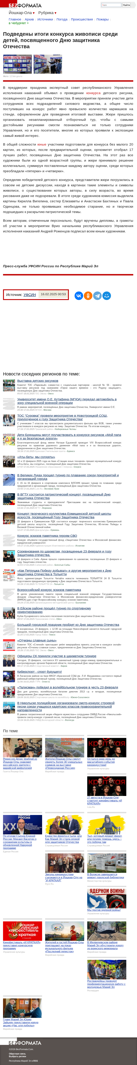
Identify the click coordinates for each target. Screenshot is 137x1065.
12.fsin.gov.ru (15, 76)
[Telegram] (97, 295)
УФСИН (30, 295)
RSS (35, 1061)
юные (41, 144)
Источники (45, 19)
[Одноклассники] (88, 295)
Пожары (103, 19)
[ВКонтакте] (79, 295)
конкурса (93, 93)
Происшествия (82, 19)
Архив (29, 19)
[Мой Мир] (106, 295)
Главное (15, 19)
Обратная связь (17, 1054)
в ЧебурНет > (19, 23)
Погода (62, 19)
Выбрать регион (17, 1056)
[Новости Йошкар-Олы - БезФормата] (21, 4)
